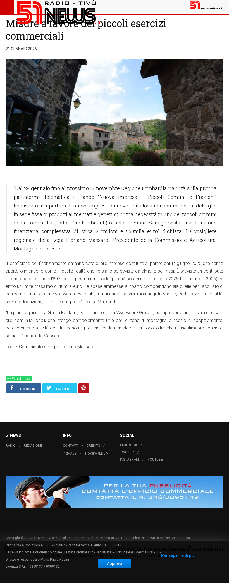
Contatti (70, 446)
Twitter (127, 452)
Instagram (129, 460)
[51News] (59, 7)
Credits (93, 446)
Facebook (128, 445)
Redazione (33, 446)
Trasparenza (96, 453)
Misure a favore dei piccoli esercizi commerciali (86, 29)
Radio (11, 446)
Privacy (70, 453)
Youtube (155, 460)
